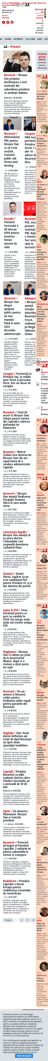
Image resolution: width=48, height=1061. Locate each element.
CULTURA (30, 39)
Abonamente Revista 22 (8, 11)
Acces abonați (5, 16)
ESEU (39, 39)
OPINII (8, 39)
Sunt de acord (24, 1055)
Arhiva (25, 3)
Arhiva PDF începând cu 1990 (7, 5)
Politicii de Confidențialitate (16, 1035)
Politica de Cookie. (28, 1052)
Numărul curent (16, 4)
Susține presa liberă (42, 60)
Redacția (41, 3)
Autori (32, 3)
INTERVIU (18, 39)
